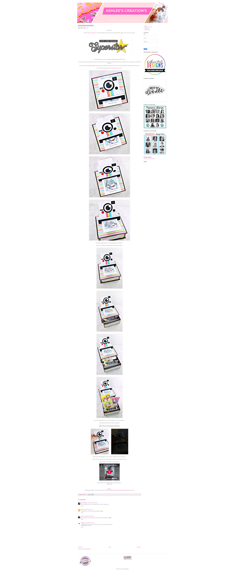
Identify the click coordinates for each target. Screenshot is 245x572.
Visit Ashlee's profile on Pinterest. (149, 158)
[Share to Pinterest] (93, 494)
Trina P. (82, 516)
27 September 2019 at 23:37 (88, 509)
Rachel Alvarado (84, 502)
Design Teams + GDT (148, 27)
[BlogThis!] (89, 494)
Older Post (139, 547)
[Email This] (88, 494)
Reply (82, 505)
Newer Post (80, 547)
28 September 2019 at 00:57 (89, 516)
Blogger (127, 568)
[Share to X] (90, 494)
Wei (81, 509)
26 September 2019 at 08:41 (92, 502)
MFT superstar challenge (90, 32)
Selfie (138, 61)
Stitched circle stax (131, 65)
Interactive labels (114, 68)
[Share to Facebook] (92, 494)
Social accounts (147, 29)
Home (110, 547)
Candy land (120, 243)
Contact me (147, 28)
